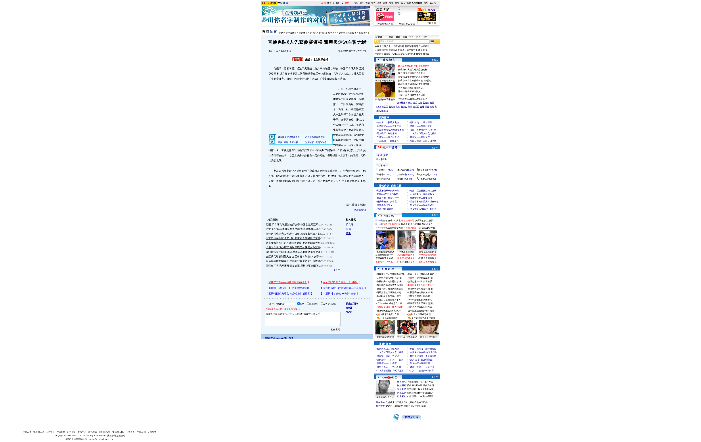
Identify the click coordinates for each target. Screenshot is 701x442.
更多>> (337, 270)
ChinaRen (417, 3)
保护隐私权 (104, 432)
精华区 (349, 307)
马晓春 (401, 98)
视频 (379, 3)
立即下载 (431, 23)
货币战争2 (427, 224)
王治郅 (392, 106)
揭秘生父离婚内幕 (428, 251)
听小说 (379, 224)
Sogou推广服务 (284, 337)
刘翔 (398, 106)
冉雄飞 (401, 84)
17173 (433, 3)
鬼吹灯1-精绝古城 (392, 224)
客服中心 (82, 432)
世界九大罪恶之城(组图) (419, 296)
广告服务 (71, 432)
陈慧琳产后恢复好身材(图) (389, 278)
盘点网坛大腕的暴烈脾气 (389, 296)
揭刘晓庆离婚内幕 (406, 254)
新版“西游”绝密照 (385, 337)
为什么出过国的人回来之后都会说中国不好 (407, 402)
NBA (410, 102)
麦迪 (422, 106)
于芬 (427, 106)
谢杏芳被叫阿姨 (413, 91)
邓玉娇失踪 (398, 46)
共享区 (379, 228)
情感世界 (401, 392)
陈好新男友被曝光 (427, 262)
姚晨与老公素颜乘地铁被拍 (390, 289)
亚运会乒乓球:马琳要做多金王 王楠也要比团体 (292, 265)
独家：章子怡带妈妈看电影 (421, 274)
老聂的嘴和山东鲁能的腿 (417, 84)
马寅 (400, 88)
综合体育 (303, 33)
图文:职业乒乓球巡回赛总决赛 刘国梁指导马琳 (292, 229)
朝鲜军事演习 (411, 46)
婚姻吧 (400, 179)
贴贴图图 (401, 385)
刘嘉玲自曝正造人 (406, 262)
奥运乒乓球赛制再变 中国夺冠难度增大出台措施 (293, 261)
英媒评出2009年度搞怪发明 (420, 385)
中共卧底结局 (397, 53)
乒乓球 (313, 33)
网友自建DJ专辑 (407, 24)
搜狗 (426, 3)
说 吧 (394, 147)
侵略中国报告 (422, 53)
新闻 (323, 3)
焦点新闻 (401, 381)
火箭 (420, 102)
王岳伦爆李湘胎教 (389, 318)
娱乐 (338, 3)
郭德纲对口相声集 (392, 220)
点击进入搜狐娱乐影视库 (420, 307)
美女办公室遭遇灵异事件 (389, 300)
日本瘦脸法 (421, 50)
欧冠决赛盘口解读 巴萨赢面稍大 (413, 66)
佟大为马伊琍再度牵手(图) (420, 278)
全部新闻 (141, 432)
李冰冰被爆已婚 (406, 251)
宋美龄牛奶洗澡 (382, 53)
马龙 (378, 159)
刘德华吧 (401, 174)
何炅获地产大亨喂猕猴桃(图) (391, 274)
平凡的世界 (415, 224)
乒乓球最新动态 (326, 33)
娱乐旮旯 (401, 389)
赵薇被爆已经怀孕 (384, 254)
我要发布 (270, 337)
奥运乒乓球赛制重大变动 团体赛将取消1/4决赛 (292, 256)
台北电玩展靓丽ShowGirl (389, 310)
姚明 (415, 102)
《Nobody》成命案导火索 (389, 303)
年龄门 (384, 110)
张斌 (400, 95)
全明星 (416, 106)
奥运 (348, 228)
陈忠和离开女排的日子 (414, 88)
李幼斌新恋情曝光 (427, 254)
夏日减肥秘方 (408, 50)
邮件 (385, 3)
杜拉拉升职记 (407, 220)
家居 (367, 3)
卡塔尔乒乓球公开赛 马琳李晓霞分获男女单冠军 (293, 247)
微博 (397, 3)
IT (351, 3)
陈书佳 (401, 91)
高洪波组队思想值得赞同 (417, 77)
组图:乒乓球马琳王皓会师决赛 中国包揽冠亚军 (292, 224)
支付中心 (50, 432)
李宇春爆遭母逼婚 (384, 258)
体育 (329, 3)
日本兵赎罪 (424, 46)
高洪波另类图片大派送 (414, 73)
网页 (398, 37)
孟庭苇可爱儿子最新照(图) (420, 303)
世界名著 (405, 224)
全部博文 (152, 432)
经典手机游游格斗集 (411, 228)
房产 (362, 3)
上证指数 (381, 170)
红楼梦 (429, 220)
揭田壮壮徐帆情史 (385, 251)
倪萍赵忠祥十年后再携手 (420, 281)
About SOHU (118, 432)
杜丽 (432, 102)
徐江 (400, 73)
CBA (378, 106)
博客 (391, 3)
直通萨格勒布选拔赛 (346, 33)
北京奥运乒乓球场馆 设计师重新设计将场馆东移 (293, 238)
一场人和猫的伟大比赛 (414, 95)
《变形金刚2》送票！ (390, 314)
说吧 (408, 3)
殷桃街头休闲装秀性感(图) (389, 281)
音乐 (411, 37)
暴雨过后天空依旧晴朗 (415, 406)
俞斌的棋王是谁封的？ (416, 98)
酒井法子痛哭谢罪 (429, 337)
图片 (418, 37)
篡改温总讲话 (395, 50)
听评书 (379, 220)
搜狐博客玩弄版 (385, 24)
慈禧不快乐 (410, 53)
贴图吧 (380, 179)
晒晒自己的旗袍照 (394, 406)
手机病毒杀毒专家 (392, 228)
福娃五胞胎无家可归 (385, 81)
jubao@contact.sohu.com (101, 439)
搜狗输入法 (38, 432)
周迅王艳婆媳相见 (406, 258)
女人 (373, 3)
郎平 (410, 106)
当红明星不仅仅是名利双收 (420, 389)
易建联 (426, 102)
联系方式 (92, 432)
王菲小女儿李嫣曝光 (407, 337)
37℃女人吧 (423, 179)
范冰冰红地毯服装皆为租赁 (390, 285)
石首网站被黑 (381, 50)
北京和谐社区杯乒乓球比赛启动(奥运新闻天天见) (293, 242)
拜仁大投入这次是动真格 (415, 69)
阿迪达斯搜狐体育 (287, 33)
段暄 (400, 69)
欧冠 (432, 106)
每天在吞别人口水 (385, 397)
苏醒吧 (380, 174)
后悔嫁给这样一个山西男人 (420, 392)
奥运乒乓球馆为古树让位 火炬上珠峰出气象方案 (293, 233)
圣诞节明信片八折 (384, 262)
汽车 (356, 3)
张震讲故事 (420, 220)
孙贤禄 (401, 77)
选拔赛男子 (364, 33)
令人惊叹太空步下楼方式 (423, 318)
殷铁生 (404, 106)
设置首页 (27, 432)
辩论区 (349, 312)
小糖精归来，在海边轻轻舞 (420, 396)
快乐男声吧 (423, 170)
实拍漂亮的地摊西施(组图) (420, 292)
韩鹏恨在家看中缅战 (385, 99)
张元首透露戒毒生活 (421, 314)
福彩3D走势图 (428, 228)
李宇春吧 (401, 170)
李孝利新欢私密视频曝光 (420, 300)
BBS (403, 3)
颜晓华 (401, 80)
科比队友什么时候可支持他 (418, 80)
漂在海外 (380, 402)
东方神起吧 (423, 174)
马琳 (348, 233)
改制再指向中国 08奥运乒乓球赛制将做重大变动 (293, 251)
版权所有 (120, 435)
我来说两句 (343, 51)
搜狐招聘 (61, 432)
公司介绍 (130, 432)
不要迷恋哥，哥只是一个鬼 (420, 381)
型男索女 (401, 396)
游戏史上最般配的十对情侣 (421, 310)
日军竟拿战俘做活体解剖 (389, 292)
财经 (347, 3)
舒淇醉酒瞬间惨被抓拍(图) (420, 289)
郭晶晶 (385, 106)
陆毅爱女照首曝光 (427, 258)
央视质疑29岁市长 (384, 46)
